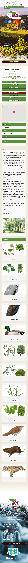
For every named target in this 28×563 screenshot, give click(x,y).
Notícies (5, 49)
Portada (14, 71)
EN (6, 29)
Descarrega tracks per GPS (14, 90)
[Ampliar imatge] (14, 232)
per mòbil (14, 61)
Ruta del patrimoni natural (14, 76)
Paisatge (14, 78)
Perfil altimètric (14, 84)
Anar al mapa (5, 122)
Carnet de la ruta (8, 51)
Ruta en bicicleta (8, 43)
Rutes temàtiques (14, 74)
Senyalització (14, 97)
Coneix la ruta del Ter (10, 47)
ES (4, 29)
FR (9, 29)
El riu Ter (13, 82)
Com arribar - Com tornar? (14, 87)
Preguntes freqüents (14, 100)
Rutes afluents (14, 95)
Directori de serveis (9, 56)
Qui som (5, 54)
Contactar (6, 58)
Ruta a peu (6, 45)
